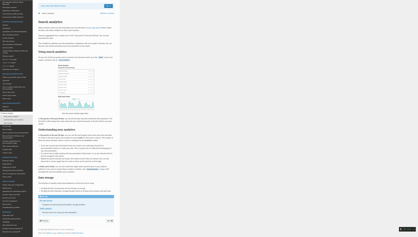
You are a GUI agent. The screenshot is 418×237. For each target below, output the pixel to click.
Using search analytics (11, 116)
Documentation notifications (12, 44)
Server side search (9, 92)
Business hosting (8, 161)
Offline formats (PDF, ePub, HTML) (14, 77)
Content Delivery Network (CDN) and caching (15, 52)
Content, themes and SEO (11, 194)
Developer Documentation (11, 228)
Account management (10, 201)
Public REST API (8, 215)
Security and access (9, 198)
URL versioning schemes (11, 35)
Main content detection (10, 146)
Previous (44, 221)
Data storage (8, 123)
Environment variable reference (13, 17)
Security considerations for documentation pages (12, 142)
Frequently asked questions (12, 219)
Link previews (7, 84)
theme (60, 233)
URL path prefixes (8, 41)
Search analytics (8, 113)
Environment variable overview (13, 14)
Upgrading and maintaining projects (14, 191)
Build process (7, 188)
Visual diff (6, 80)
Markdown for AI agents (11, 69)
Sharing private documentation (13, 170)
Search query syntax (9, 95)
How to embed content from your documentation (14, 88)
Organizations (7, 164)
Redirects (6, 107)
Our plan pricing (46, 201)
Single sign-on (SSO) (9, 167)
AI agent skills (7, 149)
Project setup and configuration (13, 185)
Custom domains (8, 38)
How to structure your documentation (15, 133)
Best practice (7, 204)
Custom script (7, 153)
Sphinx (48, 233)
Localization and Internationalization (15, 31)
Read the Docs (77, 233)
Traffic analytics (8, 110)
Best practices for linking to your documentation (13, 137)
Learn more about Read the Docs (53, 6)
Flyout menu (7, 99)
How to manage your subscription (14, 174)
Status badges (7, 129)
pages (10, 59)
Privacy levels (7, 177)
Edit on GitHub (108, 13)
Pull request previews (10, 7)
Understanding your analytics (13, 120)
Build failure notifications (11, 11)
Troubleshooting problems (11, 207)
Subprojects (6, 28)
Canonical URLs (8, 48)
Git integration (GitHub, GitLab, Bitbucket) (13, 3)
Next (109, 221)
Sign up (108, 6)
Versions (5, 25)
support (9, 62)
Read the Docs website (10, 232)
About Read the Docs (10, 225)
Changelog (6, 222)
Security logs (7, 126)
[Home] (39, 13)
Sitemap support (8, 56)
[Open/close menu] (1, 113)
